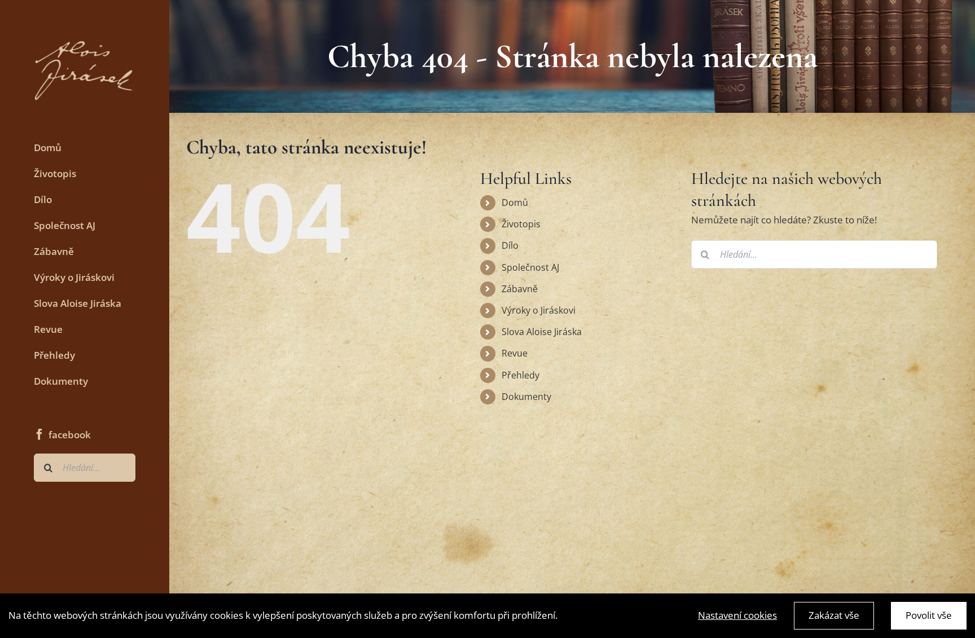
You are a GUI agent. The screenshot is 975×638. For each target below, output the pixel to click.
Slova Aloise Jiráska (542, 331)
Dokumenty (526, 396)
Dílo (510, 245)
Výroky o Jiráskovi (539, 310)
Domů (515, 202)
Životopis (521, 224)
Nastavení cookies (737, 615)
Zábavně (520, 289)
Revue (515, 353)
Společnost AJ (530, 267)
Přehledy (520, 375)
